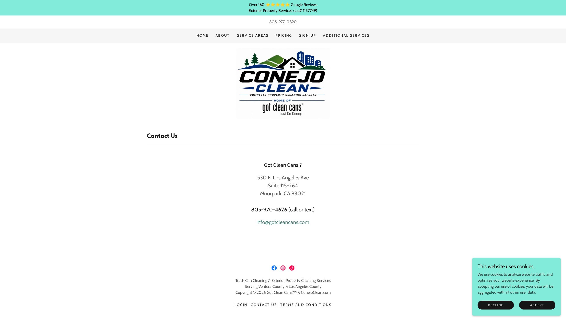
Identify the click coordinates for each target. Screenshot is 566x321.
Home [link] (202, 35)
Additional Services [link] (346, 35)
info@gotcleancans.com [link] (282, 222)
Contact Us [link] (264, 305)
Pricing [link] (283, 35)
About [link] (223, 35)
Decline (495, 305)
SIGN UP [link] (307, 35)
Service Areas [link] (253, 35)
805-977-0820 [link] (283, 21)
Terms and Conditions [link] (305, 305)
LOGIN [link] (241, 305)
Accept (537, 305)
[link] (283, 82)
